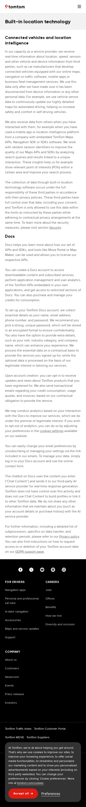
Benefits (51, 607)
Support (10, 637)
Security (55, 227)
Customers (12, 668)
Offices (50, 598)
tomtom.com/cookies (30, 783)
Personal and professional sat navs (22, 600)
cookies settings (51, 430)
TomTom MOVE (14, 737)
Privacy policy (69, 536)
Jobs (49, 590)
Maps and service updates (22, 629)
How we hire (54, 616)
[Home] (15, 6)
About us (11, 660)
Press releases (14, 694)
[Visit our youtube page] (43, 570)
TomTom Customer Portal (50, 729)
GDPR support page (29, 551)
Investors (11, 703)
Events (9, 685)
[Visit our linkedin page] (54, 570)
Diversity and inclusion (60, 624)
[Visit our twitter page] (32, 570)
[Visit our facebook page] (21, 570)
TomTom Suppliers (38, 737)
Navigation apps (15, 590)
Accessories (13, 620)
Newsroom (12, 677)
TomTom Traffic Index (18, 729)
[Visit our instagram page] (65, 570)
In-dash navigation (16, 611)
